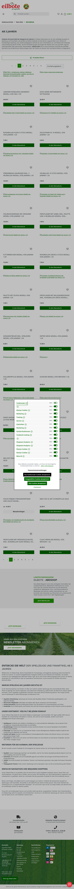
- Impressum (37, 487)
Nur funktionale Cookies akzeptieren (37, 475)
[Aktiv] (56, 403)
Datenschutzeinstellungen (37, 470)
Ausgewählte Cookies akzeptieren (37, 479)
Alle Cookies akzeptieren (37, 483)
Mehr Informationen (47, 466)
